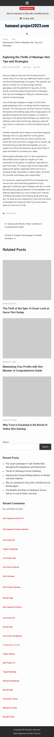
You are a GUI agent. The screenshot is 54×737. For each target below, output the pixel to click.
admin (28, 67)
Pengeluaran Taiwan (11, 645)
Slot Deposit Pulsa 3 (12, 607)
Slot (38, 67)
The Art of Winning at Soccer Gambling (23, 471)
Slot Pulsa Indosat (11, 587)
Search (6, 442)
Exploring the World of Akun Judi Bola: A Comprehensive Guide (23, 225)
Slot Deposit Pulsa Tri (13, 518)
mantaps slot (10, 213)
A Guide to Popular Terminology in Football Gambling (23, 237)
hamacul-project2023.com (27, 25)
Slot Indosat (9, 576)
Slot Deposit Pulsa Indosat (16, 529)
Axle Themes (35, 733)
